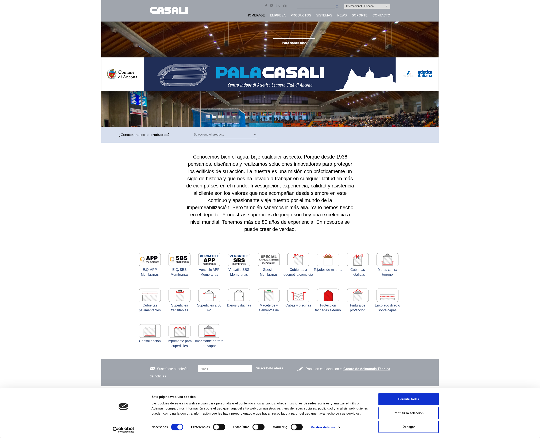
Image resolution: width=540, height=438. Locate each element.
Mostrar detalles (322, 427)
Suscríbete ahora (269, 368)
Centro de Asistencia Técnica (366, 369)
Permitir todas (408, 399)
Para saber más (294, 43)
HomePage (256, 15)
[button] (367, 6)
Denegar (408, 427)
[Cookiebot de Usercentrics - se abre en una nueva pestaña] (123, 430)
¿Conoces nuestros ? (144, 135)
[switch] (219, 427)
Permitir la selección (409, 413)
